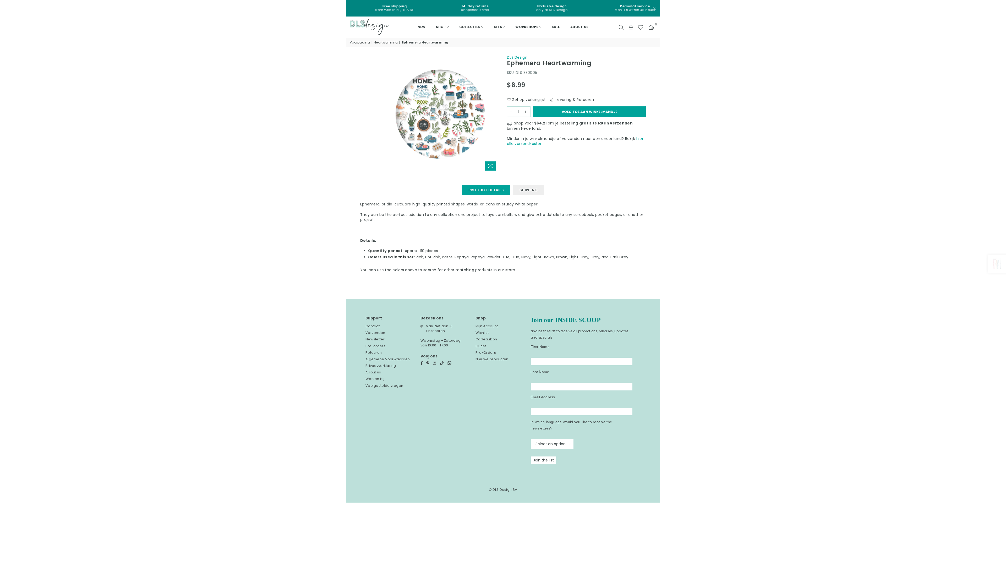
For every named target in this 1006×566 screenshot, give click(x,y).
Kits (498, 27)
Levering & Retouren (574, 99)
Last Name (540, 372)
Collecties (469, 27)
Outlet (480, 346)
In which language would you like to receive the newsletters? (571, 425)
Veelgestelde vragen (384, 385)
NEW (422, 27)
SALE (556, 27)
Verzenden (375, 332)
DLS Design (517, 57)
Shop (441, 27)
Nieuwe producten (491, 359)
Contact (372, 326)
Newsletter (375, 339)
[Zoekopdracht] (621, 27)
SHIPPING (529, 190)
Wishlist (482, 332)
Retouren (373, 352)
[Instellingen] (631, 27)
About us (579, 27)
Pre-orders (375, 346)
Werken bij (374, 378)
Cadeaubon (486, 339)
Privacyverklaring (380, 365)
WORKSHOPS (526, 27)
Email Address (543, 397)
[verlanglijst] (641, 27)
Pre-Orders (485, 352)
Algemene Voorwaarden (387, 359)
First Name (540, 347)
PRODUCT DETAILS (486, 190)
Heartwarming (386, 42)
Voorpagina (360, 42)
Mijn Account (486, 326)
